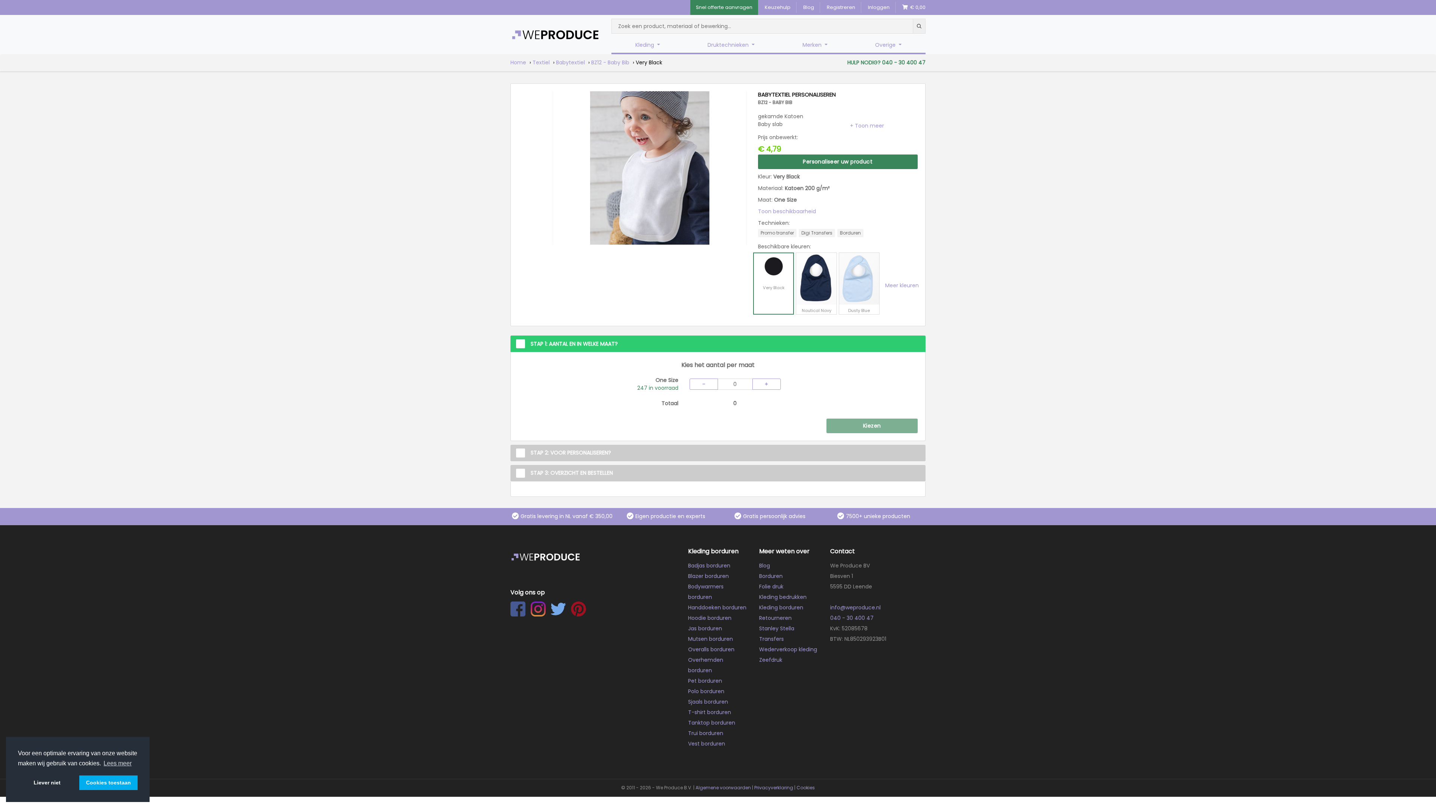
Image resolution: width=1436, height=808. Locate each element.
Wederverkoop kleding (788, 649)
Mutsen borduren (710, 639)
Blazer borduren (708, 576)
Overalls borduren (711, 649)
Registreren (841, 7)
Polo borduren (706, 691)
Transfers (771, 639)
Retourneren (775, 618)
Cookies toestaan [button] (108, 783)
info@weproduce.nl (855, 607)
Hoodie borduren (709, 618)
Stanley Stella (776, 628)
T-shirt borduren (709, 712)
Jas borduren (705, 628)
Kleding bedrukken (783, 597)
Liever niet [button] (47, 783)
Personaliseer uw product (837, 161)
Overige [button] (886, 45)
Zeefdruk (770, 660)
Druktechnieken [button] (729, 45)
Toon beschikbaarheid (787, 211)
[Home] (555, 34)
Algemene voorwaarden (723, 787)
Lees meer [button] (118, 763)
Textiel (541, 62)
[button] (867, 125)
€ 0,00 (917, 7)
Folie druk (771, 586)
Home (518, 62)
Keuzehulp (778, 7)
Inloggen (879, 7)
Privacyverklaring (773, 787)
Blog (808, 7)
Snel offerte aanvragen (724, 7)
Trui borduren (705, 733)
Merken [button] (813, 45)
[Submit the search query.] (919, 26)
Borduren (771, 576)
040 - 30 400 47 (852, 618)
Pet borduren (705, 681)
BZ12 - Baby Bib (610, 62)
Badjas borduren (709, 565)
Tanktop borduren (711, 722)
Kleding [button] (645, 45)
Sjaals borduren (708, 702)
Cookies (806, 787)
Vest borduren (706, 743)
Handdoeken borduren (717, 607)
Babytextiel (570, 62)
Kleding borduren (781, 607)
